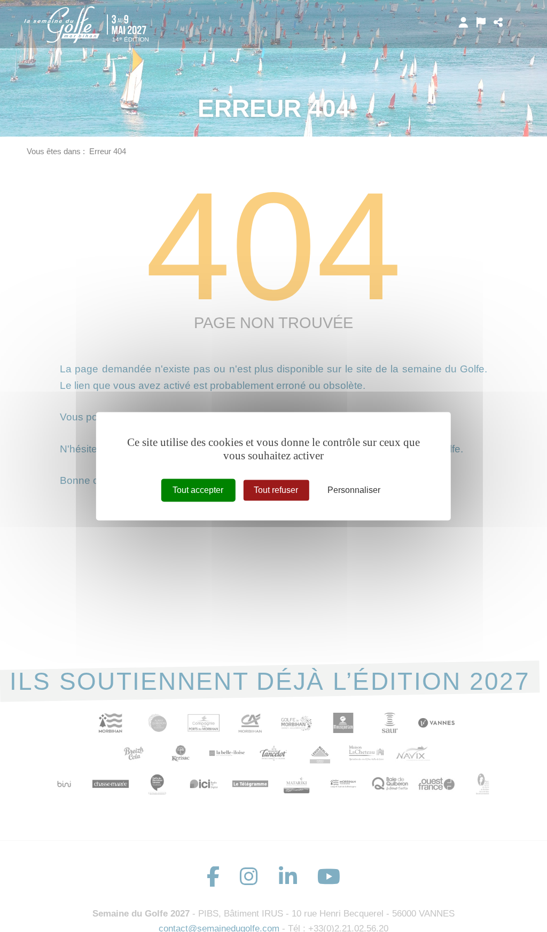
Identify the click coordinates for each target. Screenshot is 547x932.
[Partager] (498, 22)
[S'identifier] (463, 22)
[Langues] (481, 22)
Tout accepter (198, 490)
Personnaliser (353, 490)
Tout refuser (276, 490)
